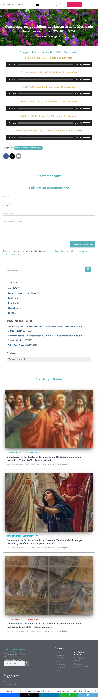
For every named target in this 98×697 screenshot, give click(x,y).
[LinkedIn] (49, 695)
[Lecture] (9, 64)
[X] (29, 695)
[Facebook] (10, 695)
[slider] (86, 64)
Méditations (13, 308)
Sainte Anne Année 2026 (18, 345)
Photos (11, 313)
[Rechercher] (26, 663)
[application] (49, 64)
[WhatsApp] (68, 695)
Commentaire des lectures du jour (28, 148)
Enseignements (14, 298)
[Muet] (81, 64)
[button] (37, 4)
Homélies (12, 303)
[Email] (88, 695)
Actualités (12, 288)
